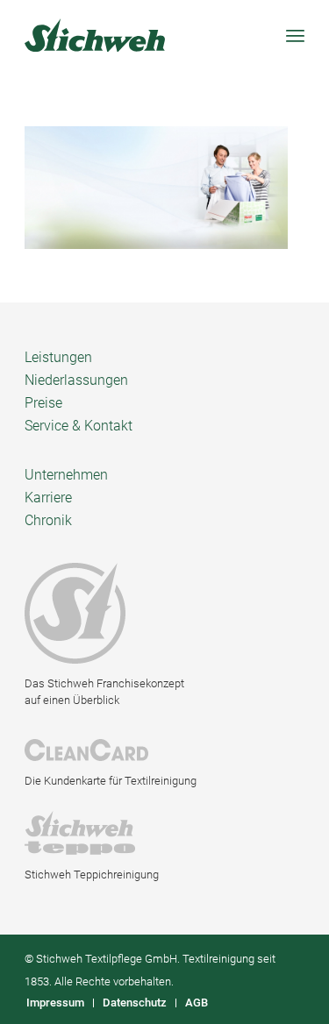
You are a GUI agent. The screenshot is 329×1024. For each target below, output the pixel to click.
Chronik (48, 520)
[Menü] (295, 35)
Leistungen (58, 357)
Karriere (48, 497)
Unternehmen (66, 474)
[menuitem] (55, 1003)
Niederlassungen (76, 380)
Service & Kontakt (78, 425)
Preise (43, 403)
